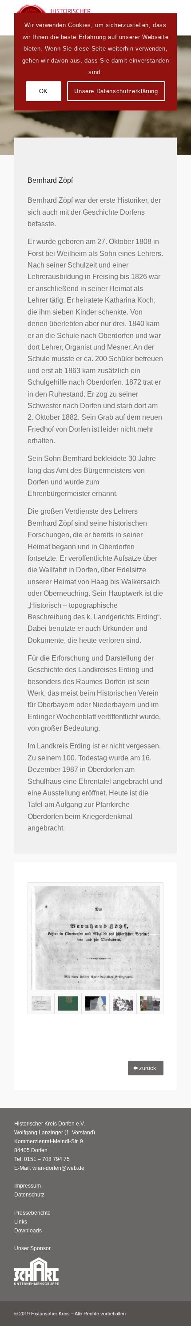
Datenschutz (29, 1195)
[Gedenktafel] (95, 1003)
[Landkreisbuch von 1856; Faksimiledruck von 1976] (68, 1003)
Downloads (28, 1231)
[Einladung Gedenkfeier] (122, 1003)
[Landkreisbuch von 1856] (95, 937)
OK (43, 91)
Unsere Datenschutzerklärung (116, 91)
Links (20, 1222)
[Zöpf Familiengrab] (149, 1003)
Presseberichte (32, 1213)
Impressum (27, 1186)
